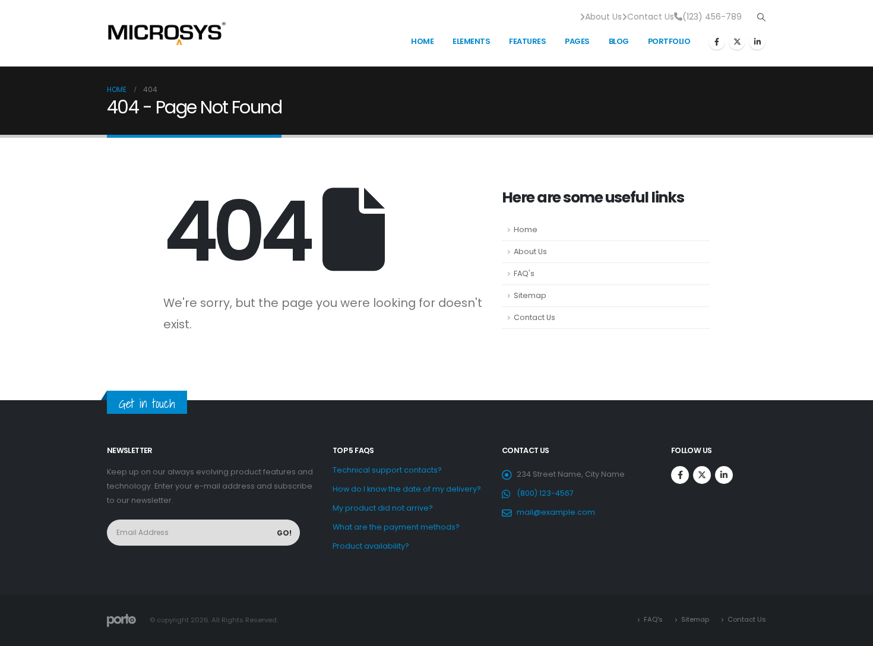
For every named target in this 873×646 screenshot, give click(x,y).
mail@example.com (556, 512)
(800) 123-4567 (545, 493)
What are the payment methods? (396, 527)
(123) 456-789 (712, 17)
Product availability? (371, 546)
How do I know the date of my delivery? (407, 489)
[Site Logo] (166, 33)
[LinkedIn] (757, 41)
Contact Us (650, 17)
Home (422, 41)
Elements (471, 41)
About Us (603, 17)
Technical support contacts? (387, 470)
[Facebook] (716, 41)
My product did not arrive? (383, 508)
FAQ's (524, 273)
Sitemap (530, 295)
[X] (737, 41)
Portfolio (669, 41)
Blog (619, 41)
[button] (761, 17)
